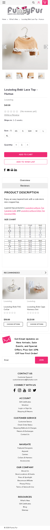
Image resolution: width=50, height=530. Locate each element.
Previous (4, 47)
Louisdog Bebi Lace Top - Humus (32, 19)
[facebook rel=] (14, 390)
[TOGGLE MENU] (4, 2)
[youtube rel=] (24, 390)
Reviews (25, 185)
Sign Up (28, 408)
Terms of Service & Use (25, 487)
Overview (25, 180)
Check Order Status (25, 425)
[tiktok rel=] (29, 390)
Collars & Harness (25, 458)
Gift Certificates (25, 402)
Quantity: (8, 145)
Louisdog (8, 301)
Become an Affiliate (25, 480)
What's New (13, 19)
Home (4, 19)
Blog (25, 507)
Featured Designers (25, 448)
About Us (25, 471)
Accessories (25, 461)
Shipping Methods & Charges (25, 428)
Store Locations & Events (25, 474)
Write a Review (11, 115)
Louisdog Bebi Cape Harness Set (36, 308)
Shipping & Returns (25, 411)
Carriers (25, 454)
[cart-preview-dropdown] (44, 2)
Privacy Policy (25, 484)
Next (46, 47)
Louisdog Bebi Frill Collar (12, 308)
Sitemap (25, 510)
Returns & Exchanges (25, 431)
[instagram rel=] (19, 390)
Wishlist (25, 405)
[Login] (38, 2)
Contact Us (25, 434)
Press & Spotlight (25, 477)
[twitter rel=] (34, 390)
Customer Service (25, 422)
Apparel (25, 451)
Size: (8, 130)
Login (20, 408)
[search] (33, 2)
